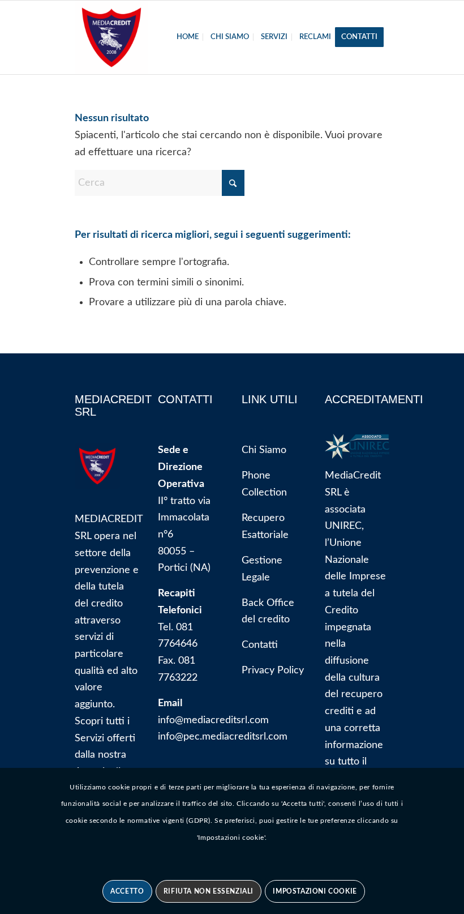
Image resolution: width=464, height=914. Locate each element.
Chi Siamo (264, 450)
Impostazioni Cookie (314, 891)
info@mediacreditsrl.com (213, 720)
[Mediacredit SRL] (111, 37)
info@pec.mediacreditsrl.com (222, 737)
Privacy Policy (273, 670)
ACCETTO (127, 891)
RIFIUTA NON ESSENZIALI (209, 891)
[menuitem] (187, 37)
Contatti (260, 645)
